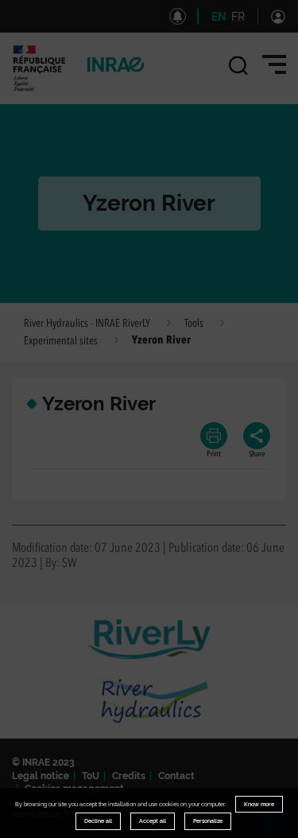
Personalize (208, 820)
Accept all (152, 820)
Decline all (98, 820)
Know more (259, 804)
